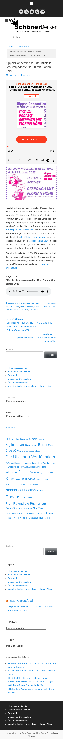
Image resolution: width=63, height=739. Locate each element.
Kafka (50, 472)
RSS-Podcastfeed (21, 600)
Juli (45, 472)
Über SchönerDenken (18, 382)
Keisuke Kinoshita (13, 310)
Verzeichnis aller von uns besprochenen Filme (30, 386)
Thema (8, 518)
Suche (51, 551)
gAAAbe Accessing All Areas (33, 467)
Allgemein (31, 439)
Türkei (24, 518)
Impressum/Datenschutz (19, 379)
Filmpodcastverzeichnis (19, 371)
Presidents (27, 498)
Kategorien (11, 397)
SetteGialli (27, 508)
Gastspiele (13, 375)
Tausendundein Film (33, 514)
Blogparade (31, 445)
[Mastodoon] (42, 13)
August (41, 439)
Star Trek (38, 508)
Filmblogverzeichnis (17, 368)
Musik (21, 484)
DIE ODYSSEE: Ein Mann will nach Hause (28, 678)
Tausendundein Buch (14, 514)
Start (12, 46)
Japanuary (36, 472)
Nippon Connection (31, 303)
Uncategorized (36, 517)
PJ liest (40, 490)
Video (47, 518)
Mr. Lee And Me (11, 485)
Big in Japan (15, 445)
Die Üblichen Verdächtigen (31, 456)
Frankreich (51, 463)
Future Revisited (12, 467)
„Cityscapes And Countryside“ (20, 229)
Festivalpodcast (26, 307)
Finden (51, 355)
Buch (42, 444)
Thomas (26, 75)
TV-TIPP (17, 518)
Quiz (44, 504)
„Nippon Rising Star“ (38, 241)
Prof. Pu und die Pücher (23, 503)
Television (49, 513)
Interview (23, 46)
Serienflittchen (14, 508)
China (50, 445)
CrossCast (13, 450)
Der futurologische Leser (31, 451)
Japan (19, 303)
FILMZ (42, 462)
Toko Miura (33, 310)
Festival (16, 307)
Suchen (9, 349)
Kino (10, 478)
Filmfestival (38, 307)
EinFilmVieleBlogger (13, 463)
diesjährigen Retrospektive (33, 237)
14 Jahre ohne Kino (15, 439)
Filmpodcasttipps (29, 463)
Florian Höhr (49, 307)
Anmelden (10, 427)
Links (39, 480)
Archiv (8, 412)
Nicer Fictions (32, 485)
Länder (45, 480)
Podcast (43, 303)
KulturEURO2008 (25, 479)
